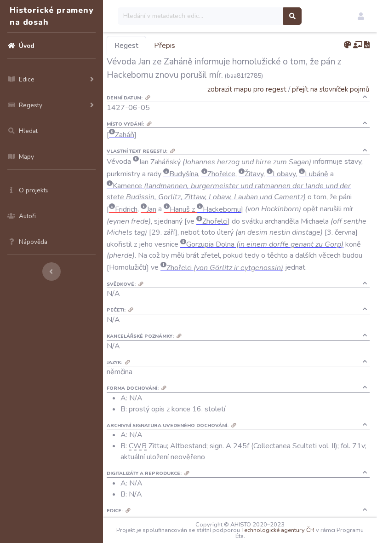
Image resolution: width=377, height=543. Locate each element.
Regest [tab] (126, 45)
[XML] (367, 45)
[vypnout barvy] (347, 45)
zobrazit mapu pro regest (246, 89)
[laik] (357, 45)
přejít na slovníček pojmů (331, 89)
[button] (361, 16)
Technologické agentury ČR (277, 530)
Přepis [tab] (164, 45)
